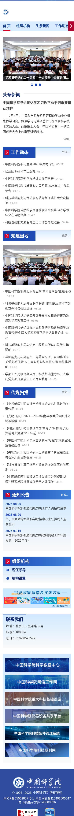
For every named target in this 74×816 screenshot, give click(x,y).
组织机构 (23, 26)
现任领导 (19, 570)
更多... (66, 151)
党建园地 (19, 235)
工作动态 (62, 26)
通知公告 (20, 494)
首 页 (7, 26)
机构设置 (19, 578)
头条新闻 (42, 26)
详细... (67, 138)
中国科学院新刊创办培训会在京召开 (29, 178)
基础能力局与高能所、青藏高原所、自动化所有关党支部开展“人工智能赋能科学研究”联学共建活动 (38, 362)
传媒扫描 (19, 392)
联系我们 (14, 619)
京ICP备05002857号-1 (18, 798)
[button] (32, 84)
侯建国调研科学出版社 (20, 171)
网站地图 (42, 3)
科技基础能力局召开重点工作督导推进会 (32, 222)
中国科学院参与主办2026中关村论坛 (29, 164)
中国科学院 (58, 3)
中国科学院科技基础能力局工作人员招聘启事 (36, 508)
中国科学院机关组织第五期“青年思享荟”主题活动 (38, 291)
